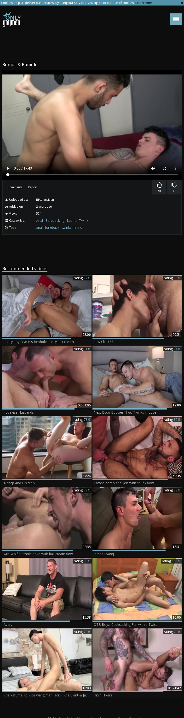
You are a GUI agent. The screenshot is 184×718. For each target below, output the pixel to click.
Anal (39, 220)
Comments (15, 187)
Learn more (143, 2)
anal (39, 227)
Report (32, 187)
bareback (52, 227)
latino (78, 227)
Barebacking (54, 220)
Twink (83, 220)
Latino (72, 220)
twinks (66, 227)
